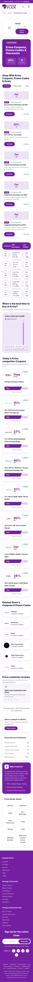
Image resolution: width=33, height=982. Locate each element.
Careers (20, 968)
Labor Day (5, 917)
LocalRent (5, 861)
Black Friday (5, 920)
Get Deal (9, 114)
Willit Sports (5, 870)
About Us (5, 964)
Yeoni (23, 822)
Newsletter (5, 899)
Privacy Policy (22, 964)
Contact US (13, 964)
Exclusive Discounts (8, 893)
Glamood (4, 867)
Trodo (4, 873)
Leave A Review (22, 31)
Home (4, 13)
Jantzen (10, 805)
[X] (16, 955)
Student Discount (7, 885)
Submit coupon (11, 728)
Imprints (27, 968)
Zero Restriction (23, 813)
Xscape (10, 829)
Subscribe (24, 941)
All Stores (17, 966)
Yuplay (4, 875)
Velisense (22, 805)
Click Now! (26, 1)
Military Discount (7, 888)
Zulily (10, 813)
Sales (27, 86)
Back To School (6, 911)
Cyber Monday (6, 925)
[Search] (23, 7)
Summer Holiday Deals (8, 914)
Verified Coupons (7, 896)
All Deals (6, 86)
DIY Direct (5, 864)
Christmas (5, 922)
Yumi (23, 829)
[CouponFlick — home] (9, 6)
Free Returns (6, 902)
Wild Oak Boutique (10, 839)
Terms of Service (11, 968)
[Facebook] (13, 950)
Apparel (9, 13)
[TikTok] (23, 950)
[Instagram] (18, 950)
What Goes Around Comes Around (23, 839)
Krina (18, 23)
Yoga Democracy (10, 822)
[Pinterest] (27, 950)
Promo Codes (17, 86)
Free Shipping (6, 891)
